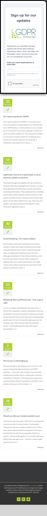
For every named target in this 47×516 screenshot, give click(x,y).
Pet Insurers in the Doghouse (15, 361)
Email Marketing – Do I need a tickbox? (19, 238)
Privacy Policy (34, 485)
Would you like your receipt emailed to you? (21, 416)
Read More (40, 148)
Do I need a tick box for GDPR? (16, 116)
